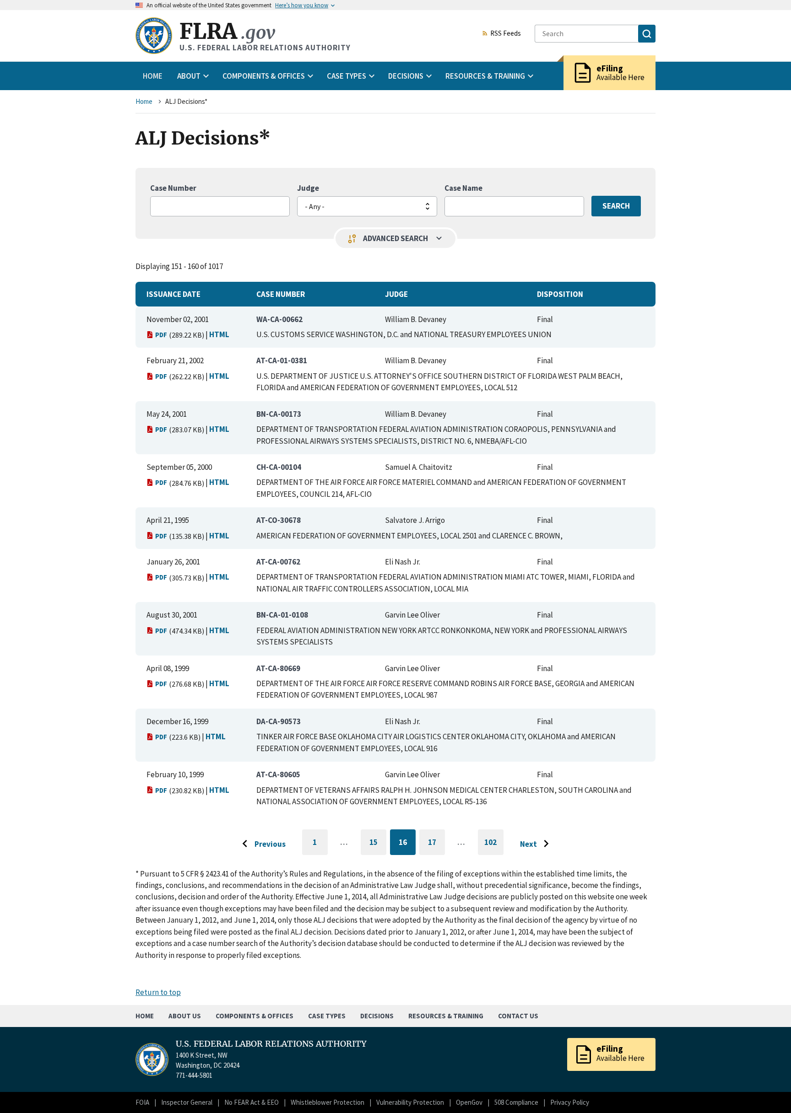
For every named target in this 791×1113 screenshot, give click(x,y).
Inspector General (186, 1102)
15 (377, 843)
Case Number (173, 188)
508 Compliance (516, 1102)
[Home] (153, 35)
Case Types (327, 1015)
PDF (161, 334)
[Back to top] (768, 1090)
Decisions (377, 1015)
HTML (219, 334)
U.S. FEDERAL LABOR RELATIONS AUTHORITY (271, 1044)
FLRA (227, 31)
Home (153, 76)
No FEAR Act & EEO (251, 1102)
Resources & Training (445, 1015)
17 (436, 843)
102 (494, 846)
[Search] (647, 34)
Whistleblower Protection (327, 1102)
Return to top (158, 992)
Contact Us (518, 1015)
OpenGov (469, 1102)
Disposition (560, 294)
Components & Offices (254, 1015)
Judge (308, 188)
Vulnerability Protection (410, 1102)
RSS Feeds (505, 34)
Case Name (463, 188)
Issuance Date (173, 294)
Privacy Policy (569, 1102)
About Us (184, 1015)
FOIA (142, 1102)
